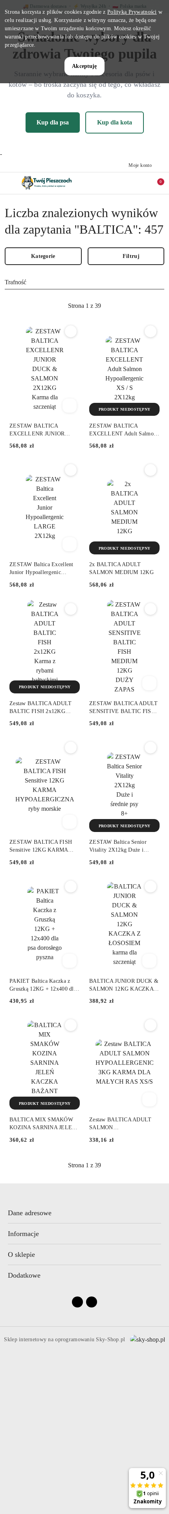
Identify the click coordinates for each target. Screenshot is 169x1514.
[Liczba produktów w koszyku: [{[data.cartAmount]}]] (155, 183)
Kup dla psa (53, 122)
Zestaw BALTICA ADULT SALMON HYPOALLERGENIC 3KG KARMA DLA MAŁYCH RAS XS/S (121, 1124)
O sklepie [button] (21, 1254)
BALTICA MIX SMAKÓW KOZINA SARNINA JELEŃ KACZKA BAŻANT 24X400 (43, 1124)
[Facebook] (77, 1301)
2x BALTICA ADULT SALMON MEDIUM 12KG (121, 568)
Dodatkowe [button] (24, 1275)
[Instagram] (91, 1301)
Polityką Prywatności (132, 12)
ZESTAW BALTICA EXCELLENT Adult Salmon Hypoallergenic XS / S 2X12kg (122, 430)
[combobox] (84, 282)
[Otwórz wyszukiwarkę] (122, 183)
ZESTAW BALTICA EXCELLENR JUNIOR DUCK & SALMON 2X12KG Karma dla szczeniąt (44, 430)
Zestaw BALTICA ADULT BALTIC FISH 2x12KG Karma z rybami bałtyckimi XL (41, 707)
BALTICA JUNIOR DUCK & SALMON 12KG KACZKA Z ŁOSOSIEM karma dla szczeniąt (124, 985)
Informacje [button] (23, 1234)
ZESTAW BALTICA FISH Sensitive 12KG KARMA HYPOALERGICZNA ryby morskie (41, 846)
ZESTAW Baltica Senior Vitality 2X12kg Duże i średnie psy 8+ (118, 846)
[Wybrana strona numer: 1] (84, 305)
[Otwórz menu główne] (9, 183)
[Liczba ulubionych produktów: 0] (138, 183)
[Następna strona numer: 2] (127, 305)
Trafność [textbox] (15, 282)
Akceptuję (84, 66)
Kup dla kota (114, 122)
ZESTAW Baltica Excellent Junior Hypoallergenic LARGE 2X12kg (41, 568)
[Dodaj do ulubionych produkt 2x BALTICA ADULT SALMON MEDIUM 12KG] (150, 470)
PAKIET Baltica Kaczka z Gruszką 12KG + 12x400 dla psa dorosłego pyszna (42, 985)
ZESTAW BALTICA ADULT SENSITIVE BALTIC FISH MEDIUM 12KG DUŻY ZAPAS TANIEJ (123, 707)
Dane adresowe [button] (29, 1213)
